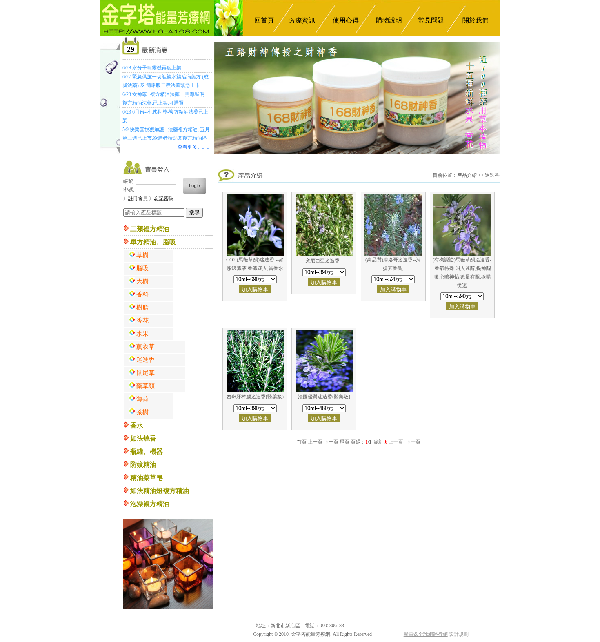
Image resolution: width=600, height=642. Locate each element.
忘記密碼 (163, 198)
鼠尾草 (145, 373)
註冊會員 (138, 198)
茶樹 (142, 412)
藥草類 (145, 386)
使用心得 (346, 20)
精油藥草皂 (146, 477)
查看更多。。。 (195, 147)
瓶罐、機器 (146, 451)
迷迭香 (145, 360)
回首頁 (264, 20)
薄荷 (142, 399)
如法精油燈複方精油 (159, 490)
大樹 (142, 281)
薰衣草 (145, 346)
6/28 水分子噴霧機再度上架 (151, 68)
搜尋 (194, 213)
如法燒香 (143, 438)
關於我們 (475, 20)
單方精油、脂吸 (153, 242)
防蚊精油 (143, 464)
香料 (142, 294)
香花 (142, 320)
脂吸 (142, 268)
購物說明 (389, 20)
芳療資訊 (302, 20)
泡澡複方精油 (149, 503)
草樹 (142, 255)
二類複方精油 (149, 228)
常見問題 (431, 20)
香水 (136, 425)
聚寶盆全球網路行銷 (426, 634)
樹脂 (142, 307)
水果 (142, 333)
